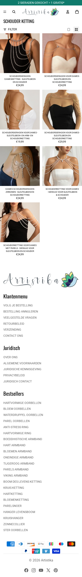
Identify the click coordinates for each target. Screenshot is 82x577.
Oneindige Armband (18, 457)
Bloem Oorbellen (17, 408)
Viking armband (15, 475)
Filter (12, 29)
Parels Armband (16, 469)
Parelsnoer (12, 506)
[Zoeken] (14, 11)
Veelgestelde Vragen (20, 317)
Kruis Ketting (13, 487)
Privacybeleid (14, 375)
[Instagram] (33, 570)
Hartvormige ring (17, 433)
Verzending (12, 329)
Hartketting (13, 494)
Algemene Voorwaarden (22, 363)
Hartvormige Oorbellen (22, 403)
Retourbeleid (13, 323)
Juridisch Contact (17, 381)
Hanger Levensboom (19, 512)
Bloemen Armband (17, 451)
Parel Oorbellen (16, 421)
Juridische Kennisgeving (22, 369)
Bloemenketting (16, 499)
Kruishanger (13, 518)
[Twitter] (48, 570)
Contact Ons (13, 335)
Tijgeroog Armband (18, 463)
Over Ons (10, 357)
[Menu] (5, 12)
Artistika (47, 560)
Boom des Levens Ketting (22, 481)
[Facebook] (26, 570)
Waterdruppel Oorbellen (23, 415)
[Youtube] (41, 570)
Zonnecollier (14, 524)
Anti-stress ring (16, 427)
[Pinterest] (55, 570)
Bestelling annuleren (20, 311)
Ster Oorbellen (15, 530)
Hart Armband (14, 445)
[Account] (67, 11)
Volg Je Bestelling (18, 305)
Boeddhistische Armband (22, 439)
